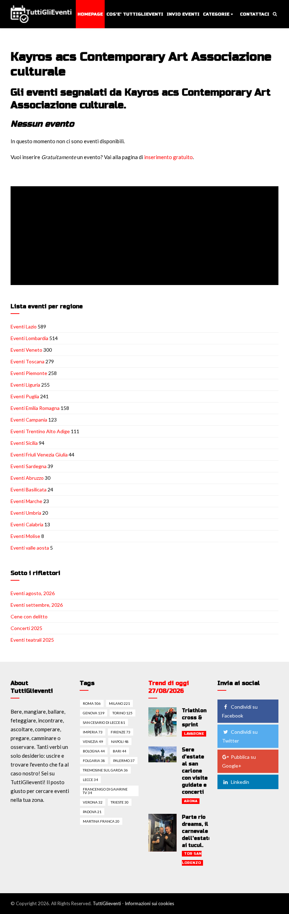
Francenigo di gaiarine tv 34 (105, 791)
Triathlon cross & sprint (194, 718)
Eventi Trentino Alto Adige (40, 431)
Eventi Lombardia (29, 338)
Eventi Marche (26, 501)
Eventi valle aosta (30, 548)
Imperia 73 (93, 732)
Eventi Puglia (25, 396)
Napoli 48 (120, 741)
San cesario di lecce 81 (104, 722)
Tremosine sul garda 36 (105, 770)
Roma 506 (92, 703)
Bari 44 (119, 751)
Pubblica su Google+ (239, 761)
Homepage (90, 14)
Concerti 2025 (26, 628)
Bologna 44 (94, 751)
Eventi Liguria (25, 385)
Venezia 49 (93, 741)
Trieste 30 (120, 802)
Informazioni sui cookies (149, 903)
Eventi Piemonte (29, 373)
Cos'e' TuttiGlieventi (134, 14)
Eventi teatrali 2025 (32, 640)
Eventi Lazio (24, 326)
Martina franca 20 (101, 821)
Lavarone (194, 734)
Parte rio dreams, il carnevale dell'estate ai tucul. (196, 831)
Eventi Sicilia (24, 443)
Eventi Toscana (27, 361)
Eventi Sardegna (29, 466)
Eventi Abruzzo (27, 478)
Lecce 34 (90, 779)
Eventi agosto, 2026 (33, 593)
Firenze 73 (120, 732)
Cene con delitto (29, 616)
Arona (190, 801)
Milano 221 (119, 703)
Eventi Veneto (26, 350)
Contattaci (254, 14)
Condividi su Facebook (240, 711)
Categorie (216, 14)
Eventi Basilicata (29, 489)
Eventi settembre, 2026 (37, 605)
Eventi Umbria (26, 513)
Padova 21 (92, 812)
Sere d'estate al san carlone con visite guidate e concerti (195, 771)
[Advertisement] (146, 236)
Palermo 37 (124, 760)
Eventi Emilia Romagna (35, 408)
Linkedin (240, 782)
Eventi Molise (25, 536)
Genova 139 (93, 713)
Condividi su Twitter (240, 736)
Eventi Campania (29, 420)
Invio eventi (183, 14)
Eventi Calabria (27, 524)
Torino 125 (122, 713)
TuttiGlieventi (107, 903)
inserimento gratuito (168, 157)
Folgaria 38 (94, 760)
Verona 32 (93, 802)
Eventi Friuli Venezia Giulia (39, 455)
